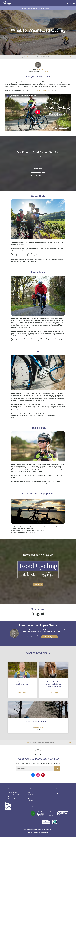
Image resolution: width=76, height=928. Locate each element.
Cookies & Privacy (32, 832)
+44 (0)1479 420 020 (12, 793)
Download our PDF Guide (38, 175)
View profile (30, 637)
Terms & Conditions (43, 832)
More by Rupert (44, 71)
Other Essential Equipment (38, 172)
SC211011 (51, 829)
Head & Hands (38, 168)
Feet (38, 164)
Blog (28, 56)
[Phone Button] (70, 3)
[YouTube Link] (43, 775)
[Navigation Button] (73, 3)
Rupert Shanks (40, 69)
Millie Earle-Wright (38, 727)
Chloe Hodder (54, 692)
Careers (53, 797)
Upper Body (38, 157)
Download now (38, 584)
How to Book (54, 791)
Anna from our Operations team (42, 90)
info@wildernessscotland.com (12, 799)
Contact (53, 795)
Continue (57, 768)
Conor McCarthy (23, 692)
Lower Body (38, 160)
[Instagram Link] (38, 775)
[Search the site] (67, 3)
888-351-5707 (16, 795)
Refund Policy (54, 793)
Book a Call (7, 797)
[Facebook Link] (33, 775)
